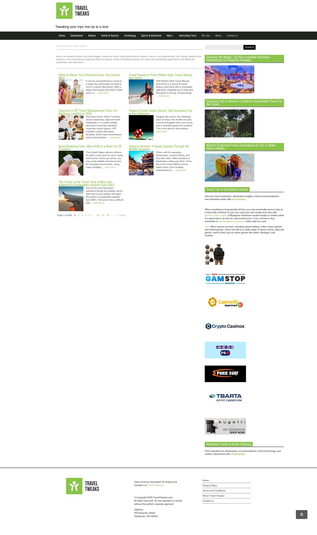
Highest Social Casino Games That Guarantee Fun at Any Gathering (160, 112)
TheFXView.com (155, 485)
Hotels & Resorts (110, 35)
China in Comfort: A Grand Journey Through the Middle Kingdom (159, 147)
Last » (123, 215)
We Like (206, 35)
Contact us (232, 35)
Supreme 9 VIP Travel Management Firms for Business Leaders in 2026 (88, 112)
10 (98, 215)
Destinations (76, 35)
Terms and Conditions (214, 490)
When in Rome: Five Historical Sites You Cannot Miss (89, 76)
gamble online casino (216, 215)
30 (108, 215)
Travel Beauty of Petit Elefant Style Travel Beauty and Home (160, 76)
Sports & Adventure (151, 35)
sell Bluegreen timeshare (232, 221)
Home (62, 35)
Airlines (92, 35)
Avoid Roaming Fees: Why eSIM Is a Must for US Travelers (90, 147)
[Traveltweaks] (72, 18)
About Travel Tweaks (213, 495)
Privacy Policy (210, 485)
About (218, 35)
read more (103, 92)
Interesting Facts (187, 35)
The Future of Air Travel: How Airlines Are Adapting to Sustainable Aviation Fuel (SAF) (87, 183)
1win (207, 226)
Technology (130, 35)
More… (170, 35)
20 (103, 215)
